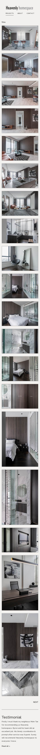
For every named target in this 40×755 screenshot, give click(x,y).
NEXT (35, 702)
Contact (30, 13)
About (20, 13)
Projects (10, 13)
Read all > (6, 746)
